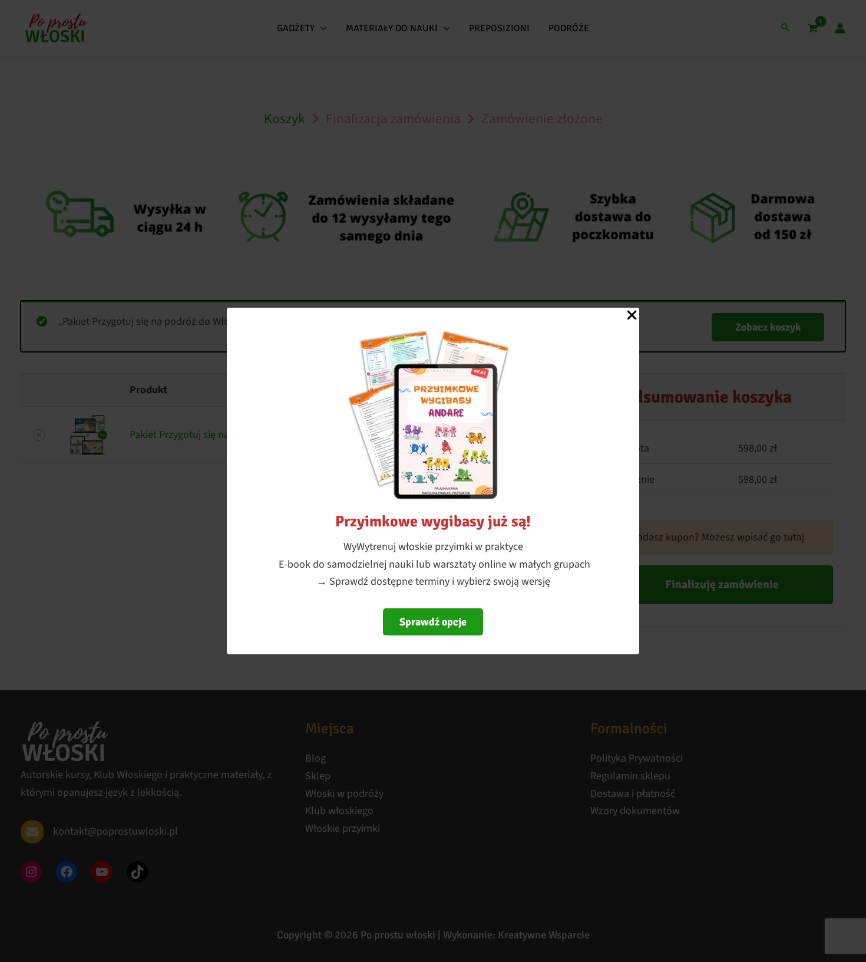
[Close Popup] (631, 316)
